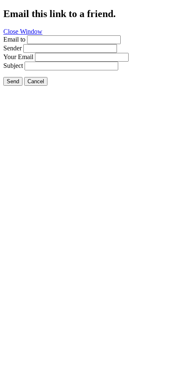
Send (13, 81)
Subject (13, 65)
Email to (14, 39)
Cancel (35, 81)
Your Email (18, 56)
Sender (12, 48)
